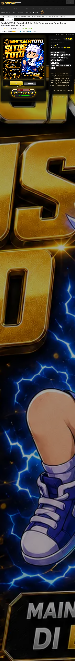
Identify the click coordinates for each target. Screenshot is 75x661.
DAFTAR (30, 83)
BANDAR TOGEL (30, 16)
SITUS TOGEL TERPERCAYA (20, 16)
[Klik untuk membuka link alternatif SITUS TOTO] (23, 58)
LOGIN (16, 83)
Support (34, 31)
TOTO (46, 16)
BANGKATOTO (4, 16)
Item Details (4, 31)
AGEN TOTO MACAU (60, 16)
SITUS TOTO (10, 16)
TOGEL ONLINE (52, 16)
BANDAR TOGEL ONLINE (39, 16)
